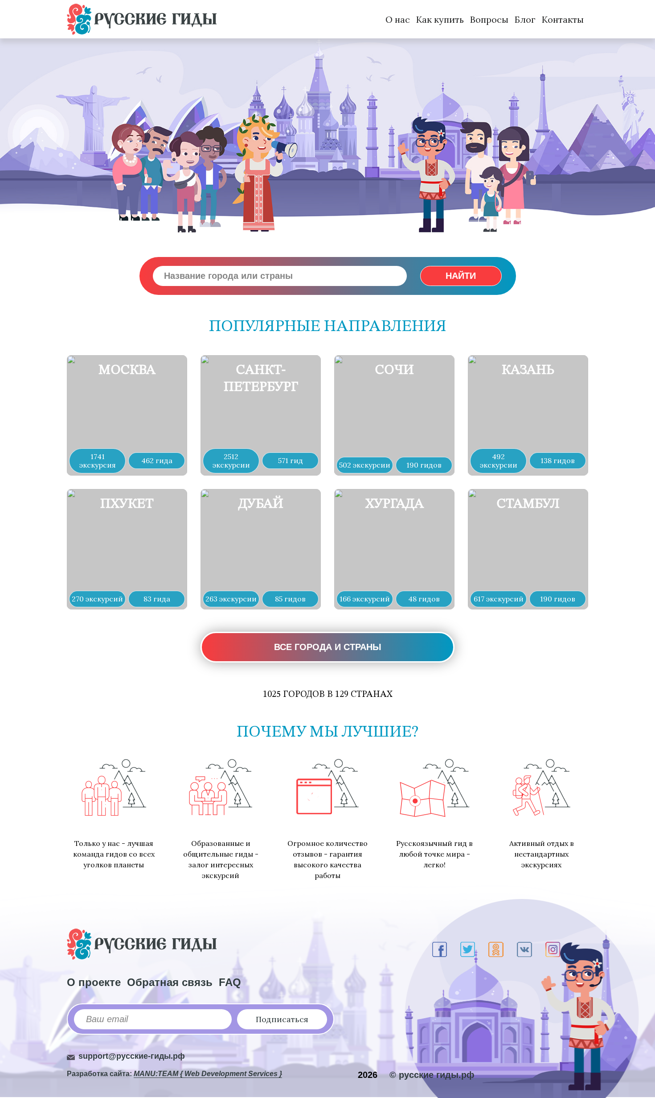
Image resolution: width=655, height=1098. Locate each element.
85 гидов (290, 598)
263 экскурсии (231, 598)
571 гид (290, 460)
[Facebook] (439, 949)
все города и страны (327, 647)
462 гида (156, 460)
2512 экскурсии (231, 460)
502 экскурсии (364, 464)
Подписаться (282, 1019)
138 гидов (557, 460)
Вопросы (489, 19)
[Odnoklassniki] (496, 949)
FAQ (230, 982)
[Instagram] (552, 949)
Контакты (563, 19)
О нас (397, 19)
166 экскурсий (365, 598)
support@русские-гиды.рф (131, 1056)
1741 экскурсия (97, 460)
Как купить (440, 19)
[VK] (524, 949)
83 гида (156, 598)
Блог (525, 19)
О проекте (94, 982)
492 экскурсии (498, 460)
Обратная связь (170, 982)
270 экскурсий (97, 598)
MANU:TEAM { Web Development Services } (208, 1073)
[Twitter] (467, 949)
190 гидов (424, 464)
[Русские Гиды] (142, 19)
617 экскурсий (499, 598)
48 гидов (424, 598)
